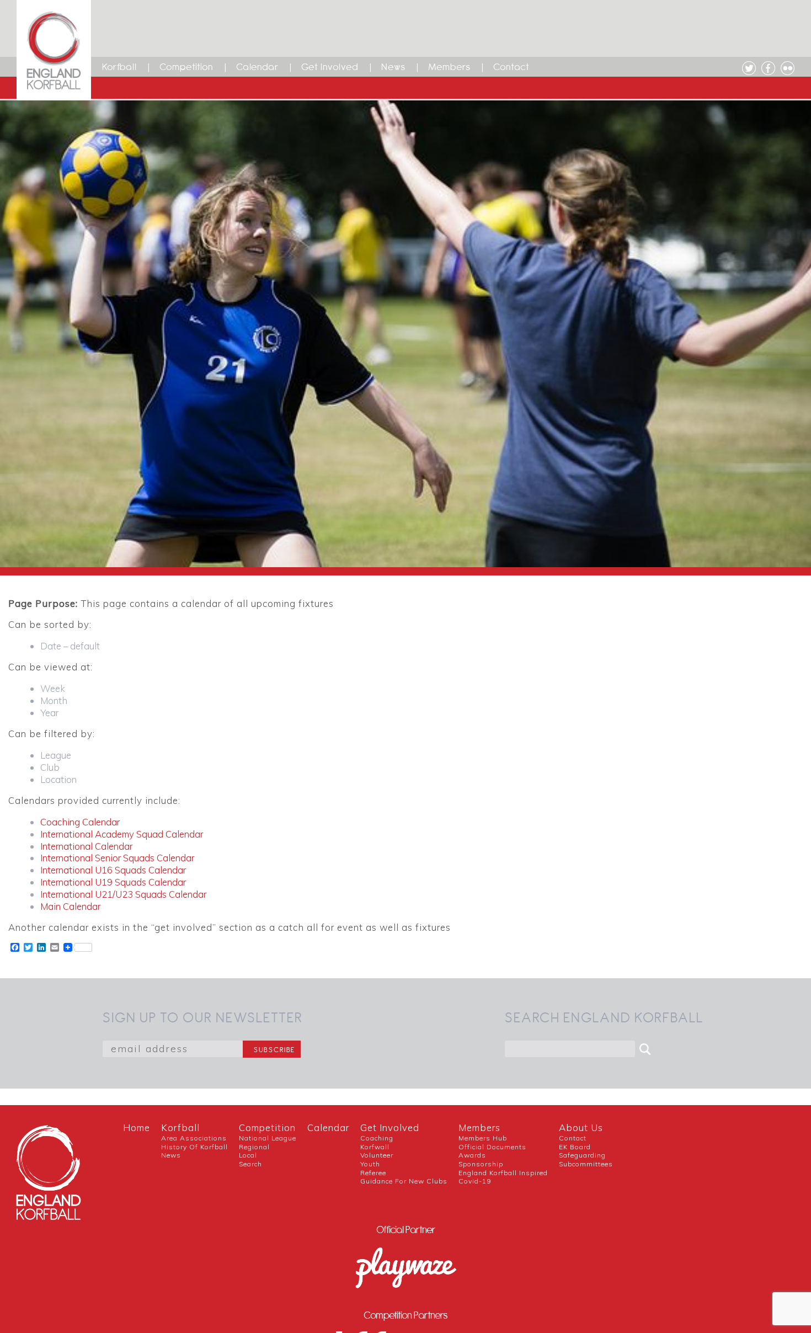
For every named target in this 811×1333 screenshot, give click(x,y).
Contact (511, 67)
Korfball (119, 67)
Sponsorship (480, 1164)
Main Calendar (70, 906)
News (393, 67)
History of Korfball (194, 1147)
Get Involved (330, 67)
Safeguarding (582, 1155)
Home (136, 1127)
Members (449, 67)
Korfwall (375, 1147)
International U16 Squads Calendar (113, 870)
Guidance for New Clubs (403, 1181)
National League (267, 1138)
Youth (370, 1164)
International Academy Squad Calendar (121, 834)
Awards (472, 1155)
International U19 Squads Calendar (113, 882)
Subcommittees (586, 1164)
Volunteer (376, 1155)
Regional (254, 1147)
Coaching (376, 1138)
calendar (328, 1127)
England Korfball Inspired (503, 1173)
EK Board (575, 1147)
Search (250, 1164)
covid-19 (474, 1181)
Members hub (482, 1138)
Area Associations (194, 1138)
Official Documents (492, 1147)
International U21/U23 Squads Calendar (123, 894)
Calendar (257, 67)
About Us (581, 1127)
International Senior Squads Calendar (117, 857)
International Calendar (86, 846)
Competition (186, 67)
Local (248, 1155)
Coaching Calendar (80, 822)
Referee (373, 1173)
